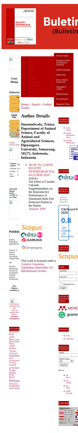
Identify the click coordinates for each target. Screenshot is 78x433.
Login (31, 65)
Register (32, 68)
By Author (68, 382)
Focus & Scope (62, 56)
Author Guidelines (63, 70)
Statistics (33, 85)
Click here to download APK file (15, 306)
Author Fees (61, 75)
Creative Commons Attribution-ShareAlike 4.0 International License (37, 268)
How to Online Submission (62, 81)
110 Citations (66, 229)
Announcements (35, 82)
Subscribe (69, 339)
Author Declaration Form (70, 135)
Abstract (34, 209)
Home (31, 58)
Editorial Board (62, 94)
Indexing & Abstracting (38, 89)
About (31, 62)
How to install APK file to (14, 314)
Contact (32, 96)
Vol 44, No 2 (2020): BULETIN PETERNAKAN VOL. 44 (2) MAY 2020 (42, 170)
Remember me (68, 284)
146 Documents (67, 235)
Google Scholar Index (14, 144)
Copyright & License (61, 88)
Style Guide (68, 129)
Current (32, 75)
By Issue (68, 376)
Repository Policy (63, 104)
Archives (32, 79)
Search (31, 72)
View (68, 336)
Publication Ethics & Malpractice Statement (63, 63)
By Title (68, 387)
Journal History (35, 92)
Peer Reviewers (62, 99)
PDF (43, 209)
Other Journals (69, 392)
